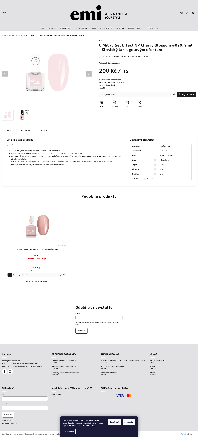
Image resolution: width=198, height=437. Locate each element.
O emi (152, 366)
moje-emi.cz (56, 394)
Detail (35, 268)
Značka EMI (165, 146)
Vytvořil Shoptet (189, 434)
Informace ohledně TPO (110, 373)
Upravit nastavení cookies (55, 434)
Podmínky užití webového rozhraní (65, 373)
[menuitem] (42, 28)
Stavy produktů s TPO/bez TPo (113, 366)
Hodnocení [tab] (26, 130)
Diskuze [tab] (43, 130)
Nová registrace (9, 420)
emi (100, 41)
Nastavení (69, 431)
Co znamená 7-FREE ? (158, 360)
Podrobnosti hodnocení (138, 56)
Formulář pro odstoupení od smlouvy (66, 366)
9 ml (162, 164)
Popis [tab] (9, 130)
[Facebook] (4, 371)
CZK (3, 13)
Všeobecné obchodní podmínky (63, 360)
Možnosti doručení (107, 85)
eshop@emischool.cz (11, 361)
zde (93, 425)
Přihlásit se (81, 331)
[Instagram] (10, 371)
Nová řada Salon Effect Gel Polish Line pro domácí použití (123, 360)
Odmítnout (114, 422)
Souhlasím (128, 422)
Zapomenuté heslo (10, 423)
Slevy (152, 373)
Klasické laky (165, 160)
